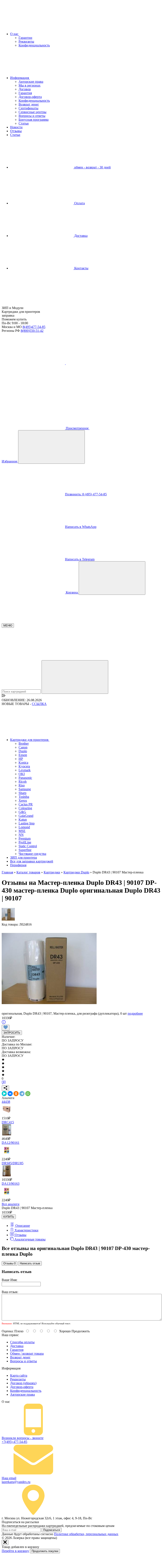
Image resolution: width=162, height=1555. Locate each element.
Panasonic (25, 778)
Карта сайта (18, 1375)
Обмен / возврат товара (27, 1353)
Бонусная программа (34, 119)
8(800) (32, 330)
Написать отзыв (30, 1263)
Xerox (23, 800)
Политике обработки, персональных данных (86, 1534)
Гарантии (25, 37)
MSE (22, 831)
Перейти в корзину (15, 1551)
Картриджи (52, 872)
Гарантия (25, 93)
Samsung (25, 789)
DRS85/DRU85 (12, 1163)
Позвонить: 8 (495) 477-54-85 (86, 494)
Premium (25, 838)
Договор (25, 89)
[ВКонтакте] (10, 1093)
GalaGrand (26, 815)
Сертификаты (28, 108)
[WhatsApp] (27, 1093)
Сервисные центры (32, 112)
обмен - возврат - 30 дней (92, 167)
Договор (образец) (23, 1383)
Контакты (80, 268)
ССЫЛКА (39, 704)
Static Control (28, 846)
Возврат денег (29, 104)
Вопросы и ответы (32, 116)
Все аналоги (10, 1204)
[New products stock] (3, 696)
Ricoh (23, 781)
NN (21, 834)
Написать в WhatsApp (80, 527)
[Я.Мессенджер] (4, 1093)
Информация (20, 78)
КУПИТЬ (8, 1216)
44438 (6, 1102)
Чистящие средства (32, 853)
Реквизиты (26, 41)
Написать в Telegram (79, 559)
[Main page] (33, 304)
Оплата (79, 203)
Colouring (25, 808)
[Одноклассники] (16, 1093)
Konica (23, 762)
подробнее (135, 1013)
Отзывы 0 (9, 1263)
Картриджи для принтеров (29, 740)
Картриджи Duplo (76, 872)
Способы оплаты (22, 1342)
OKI (22, 774)
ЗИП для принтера (23, 857)
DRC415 (8, 1122)
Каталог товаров (28, 872)
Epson (23, 755)
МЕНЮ (7, 625)
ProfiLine (25, 842)
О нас (14, 34)
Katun (23, 819)
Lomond (24, 827)
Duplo (23, 751)
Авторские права (31, 81)
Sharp (22, 793)
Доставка (80, 235)
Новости (16, 127)
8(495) (34, 327)
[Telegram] (21, 1093)
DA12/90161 (10, 1142)
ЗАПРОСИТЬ (11, 1032)
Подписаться (51, 1530)
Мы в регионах (29, 85)
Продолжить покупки (45, 1551)
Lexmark (25, 770)
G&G (22, 812)
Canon (23, 747)
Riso (22, 785)
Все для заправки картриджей (31, 861)
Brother (24, 743)
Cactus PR (26, 804)
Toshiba (24, 797)
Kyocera (24, 766)
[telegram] (97, 363)
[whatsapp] (33, 395)
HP (21, 759)
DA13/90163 (10, 1183)
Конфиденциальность (34, 45)
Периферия (18, 865)
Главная (7, 872)
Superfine (25, 850)
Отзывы (16, 131)
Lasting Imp (27, 823)
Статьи (24, 123)
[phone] (34, 363)
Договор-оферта (30, 97)
